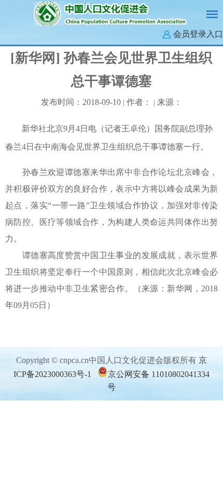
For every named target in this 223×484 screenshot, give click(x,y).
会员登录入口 (198, 34)
